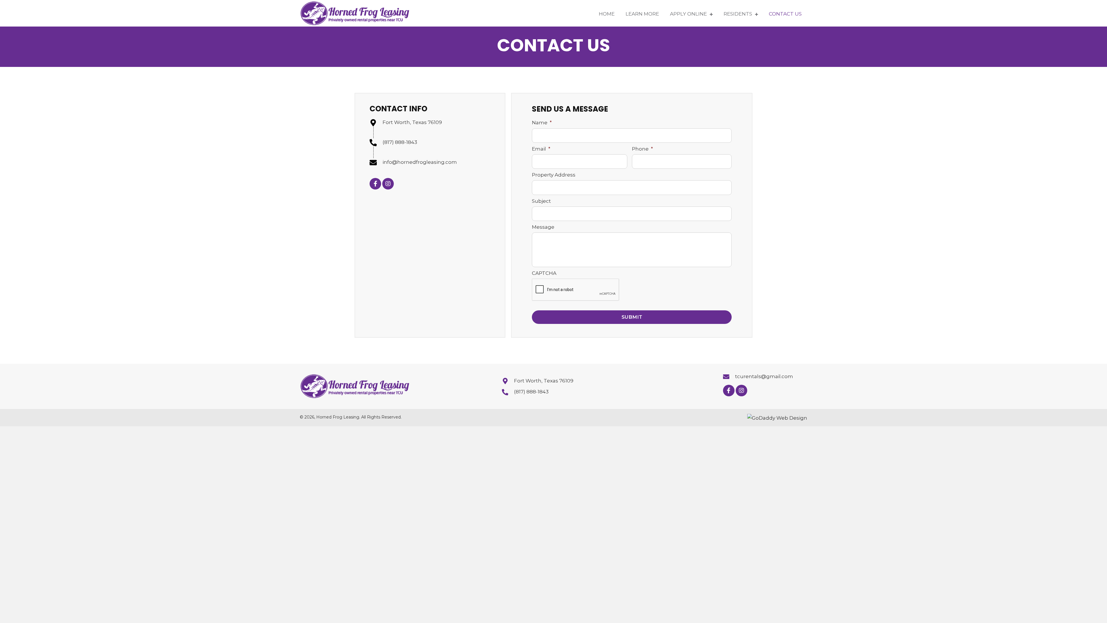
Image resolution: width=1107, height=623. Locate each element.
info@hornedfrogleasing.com (420, 162)
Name (542, 122)
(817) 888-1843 (400, 142)
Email (541, 149)
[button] (375, 183)
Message (543, 227)
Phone (642, 149)
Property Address (553, 175)
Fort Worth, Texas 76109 (412, 122)
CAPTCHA (544, 273)
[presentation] (576, 290)
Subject (541, 201)
